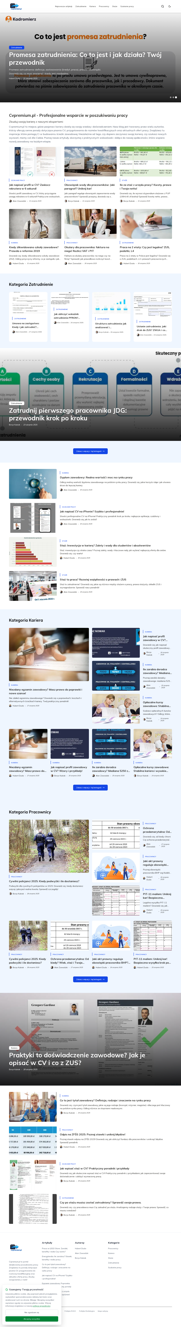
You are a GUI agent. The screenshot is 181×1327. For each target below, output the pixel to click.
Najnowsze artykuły (63, 6)
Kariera (93, 6)
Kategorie (114, 1242)
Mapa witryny (103, 1311)
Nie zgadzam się (32, 1312)
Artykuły (47, 1242)
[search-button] (162, 6)
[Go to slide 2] (173, 97)
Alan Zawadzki (81, 1253)
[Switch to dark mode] (169, 6)
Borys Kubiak (14, 425)
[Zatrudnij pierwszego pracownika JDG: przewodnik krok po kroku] (90, 394)
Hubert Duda (14, 78)
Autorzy (79, 1242)
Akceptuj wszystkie (32, 1319)
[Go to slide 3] (176, 97)
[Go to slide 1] (170, 97)
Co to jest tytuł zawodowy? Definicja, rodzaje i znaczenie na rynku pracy (56, 1267)
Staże (114, 6)
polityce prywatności (41, 1306)
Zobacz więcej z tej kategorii (88, 451)
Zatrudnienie (80, 6)
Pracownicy (104, 6)
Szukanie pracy (127, 6)
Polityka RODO (70, 1311)
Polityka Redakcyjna (87, 1311)
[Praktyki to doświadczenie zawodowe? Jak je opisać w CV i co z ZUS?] (90, 1039)
